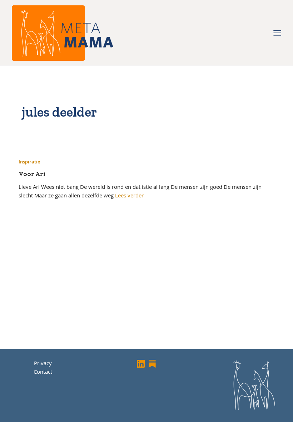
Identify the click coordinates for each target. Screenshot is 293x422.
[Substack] (152, 364)
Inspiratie (29, 161)
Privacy (43, 363)
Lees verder (129, 195)
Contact (43, 371)
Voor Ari (32, 174)
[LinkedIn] (141, 364)
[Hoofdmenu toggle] (277, 32)
